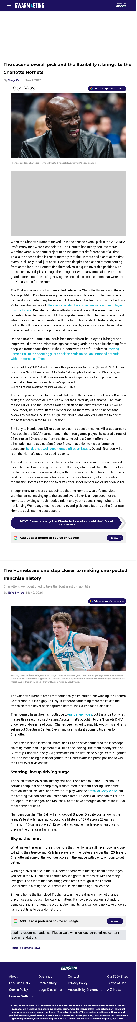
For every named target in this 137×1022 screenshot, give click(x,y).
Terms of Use (116, 983)
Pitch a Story (48, 983)
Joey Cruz (15, 80)
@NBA (34, 367)
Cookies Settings (21, 996)
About (13, 976)
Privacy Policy (77, 983)
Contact (73, 976)
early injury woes (80, 714)
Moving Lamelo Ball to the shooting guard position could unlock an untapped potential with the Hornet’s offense (65, 354)
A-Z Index (114, 990)
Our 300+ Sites (117, 976)
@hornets (108, 372)
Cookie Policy (18, 990)
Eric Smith (16, 592)
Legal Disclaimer (50, 990)
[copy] (32, 88)
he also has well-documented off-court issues (58, 448)
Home (15, 947)
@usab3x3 (103, 367)
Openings (45, 976)
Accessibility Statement (85, 990)
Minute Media (26, 1005)
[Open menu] (9, 5)
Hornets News (31, 947)
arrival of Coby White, (103, 791)
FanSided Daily (19, 983)
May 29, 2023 (66, 387)
